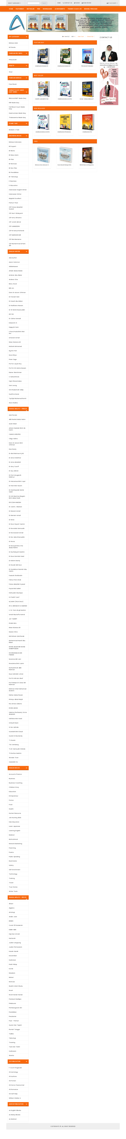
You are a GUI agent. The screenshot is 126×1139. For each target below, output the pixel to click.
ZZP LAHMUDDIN (14, 226)
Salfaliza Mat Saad (15, 718)
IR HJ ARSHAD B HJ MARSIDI (18, 606)
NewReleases (47, 9)
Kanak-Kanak (13, 951)
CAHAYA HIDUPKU (15, 434)
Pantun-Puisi (13, 203)
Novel (11, 990)
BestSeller (30, 9)
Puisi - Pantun (14, 1021)
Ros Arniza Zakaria (15, 704)
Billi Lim (11, 288)
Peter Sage (13, 359)
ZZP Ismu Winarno (15, 218)
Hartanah (12, 938)
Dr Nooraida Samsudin (17, 528)
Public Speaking (14, 857)
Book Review (87, 3)
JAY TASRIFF (13, 619)
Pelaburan (12, 1003)
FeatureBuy (20, 9)
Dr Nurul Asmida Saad (16, 556)
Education (12, 792)
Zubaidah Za (13, 762)
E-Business (13, 181)
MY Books (12, 47)
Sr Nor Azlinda (14, 727)
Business (12, 778)
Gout (10, 72)
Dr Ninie (11, 520)
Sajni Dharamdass (15, 381)
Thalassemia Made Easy (17, 117)
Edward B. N (13, 323)
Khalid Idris (13, 623)
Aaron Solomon (14, 262)
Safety (11, 865)
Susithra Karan (14, 394)
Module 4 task (14, 130)
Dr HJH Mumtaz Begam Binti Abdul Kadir (17, 497)
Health (11, 809)
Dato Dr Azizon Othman (17, 292)
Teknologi (12, 1038)
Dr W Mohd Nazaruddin (17, 310)
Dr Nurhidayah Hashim (17, 552)
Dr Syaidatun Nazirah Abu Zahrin (18, 570)
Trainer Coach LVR (75, 9)
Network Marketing (15, 844)
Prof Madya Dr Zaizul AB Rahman (17, 683)
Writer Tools (13, 891)
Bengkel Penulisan (90, 9)
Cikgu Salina (13, 439)
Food (10, 805)
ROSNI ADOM (13, 708)
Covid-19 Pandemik (16, 925)
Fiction (11, 800)
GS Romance (13, 1089)
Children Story (14, 787)
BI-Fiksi (11, 159)
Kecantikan (13, 956)
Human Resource (15, 813)
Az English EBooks (15, 1110)
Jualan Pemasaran (15, 947)
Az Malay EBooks (14, 1115)
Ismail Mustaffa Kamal (17, 614)
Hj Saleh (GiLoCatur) (16, 601)
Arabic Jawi (13, 917)
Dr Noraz (12, 541)
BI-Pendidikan (14, 172)
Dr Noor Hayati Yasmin (17, 524)
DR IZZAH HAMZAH (15, 502)
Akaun (11, 904)
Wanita (11, 1055)
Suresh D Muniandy (16, 736)
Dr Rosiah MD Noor (15, 565)
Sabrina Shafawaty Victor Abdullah (18, 713)
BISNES (11, 921)
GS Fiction (12, 1081)
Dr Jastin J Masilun (15, 507)
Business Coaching (15, 783)
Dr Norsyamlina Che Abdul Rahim (16, 547)
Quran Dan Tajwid (15, 1025)
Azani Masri (13, 424)
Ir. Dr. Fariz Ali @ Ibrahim (17, 610)
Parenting (12, 848)
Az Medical (13, 1119)
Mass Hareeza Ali (15, 342)
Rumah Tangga (14, 1029)
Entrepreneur (13, 796)
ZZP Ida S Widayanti (16, 213)
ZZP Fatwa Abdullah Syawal (16, 208)
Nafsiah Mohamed (15, 346)
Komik (11, 969)
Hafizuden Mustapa (16, 593)
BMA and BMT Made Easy (17, 98)
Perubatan (12, 1016)
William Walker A (15, 1098)
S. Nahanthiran (14, 377)
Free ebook (13, 84)
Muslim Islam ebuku (16, 986)
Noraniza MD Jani (15, 659)
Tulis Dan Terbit (14, 1047)
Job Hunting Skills (15, 818)
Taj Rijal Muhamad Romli (17, 398)
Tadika (11, 1034)
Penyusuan (13, 60)
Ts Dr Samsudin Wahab (17, 749)
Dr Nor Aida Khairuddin (17, 537)
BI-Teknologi (13, 177)
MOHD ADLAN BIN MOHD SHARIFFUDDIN (17, 648)
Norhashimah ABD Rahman (15, 669)
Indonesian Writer (15, 194)
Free (38, 9)
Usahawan (12, 1051)
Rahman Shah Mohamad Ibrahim (17, 690)
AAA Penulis (13, 415)
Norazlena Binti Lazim (16, 663)
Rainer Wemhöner (15, 372)
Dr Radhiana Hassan (16, 305)
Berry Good (13, 284)
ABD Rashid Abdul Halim (17, 419)
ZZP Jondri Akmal (15, 222)
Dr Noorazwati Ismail (16, 533)
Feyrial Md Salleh (15, 588)
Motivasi (12, 982)
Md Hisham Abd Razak (16, 636)
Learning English (14, 831)
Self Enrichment (14, 870)
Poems (11, 852)
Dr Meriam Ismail (15, 515)
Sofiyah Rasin (13, 723)
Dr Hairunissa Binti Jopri (17, 481)
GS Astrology (13, 1072)
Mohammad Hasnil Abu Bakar (17, 641)
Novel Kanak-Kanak (16, 995)
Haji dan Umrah (14, 934)
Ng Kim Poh (13, 351)
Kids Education (14, 822)
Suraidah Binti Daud (16, 732)
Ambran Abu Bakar (15, 275)
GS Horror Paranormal (16, 1085)
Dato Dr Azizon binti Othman (16, 444)
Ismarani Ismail (14, 338)
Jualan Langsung (15, 943)
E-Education (13, 185)
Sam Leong (13, 385)
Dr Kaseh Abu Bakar (16, 301)
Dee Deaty (12, 449)
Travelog (12, 1042)
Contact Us (68, 3)
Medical (11, 835)
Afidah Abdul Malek (15, 271)
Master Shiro (13, 632)
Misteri (11, 977)
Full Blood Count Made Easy (17, 108)
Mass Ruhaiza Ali (14, 627)
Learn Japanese (14, 826)
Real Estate (13, 861)
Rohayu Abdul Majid (16, 699)
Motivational (13, 839)
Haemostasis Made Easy (17, 113)
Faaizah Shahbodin (15, 575)
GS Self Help (13, 1094)
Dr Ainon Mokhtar (15, 458)
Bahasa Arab (13, 43)
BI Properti (12, 146)
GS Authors (13, 1076)
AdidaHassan (13, 266)
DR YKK (11, 314)
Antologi (12, 912)
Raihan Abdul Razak (16, 695)
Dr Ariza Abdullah (15, 462)
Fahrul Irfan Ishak (15, 580)
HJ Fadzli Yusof (14, 597)
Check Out (90, 36)
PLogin (77, 3)
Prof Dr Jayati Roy (15, 364)
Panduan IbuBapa (15, 999)
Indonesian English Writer (18, 190)
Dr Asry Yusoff (14, 466)
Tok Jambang (14, 745)
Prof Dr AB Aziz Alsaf (16, 678)
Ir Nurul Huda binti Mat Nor (17, 332)
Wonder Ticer (14, 758)
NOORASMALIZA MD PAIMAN (15, 654)
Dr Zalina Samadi (15, 318)
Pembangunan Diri (15, 1008)
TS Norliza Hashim (15, 753)
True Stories (13, 887)
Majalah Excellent (15, 198)
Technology (13, 874)
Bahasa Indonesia (15, 142)
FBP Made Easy (14, 103)
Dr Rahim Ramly (14, 561)
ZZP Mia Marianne (15, 239)
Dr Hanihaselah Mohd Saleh (16, 491)
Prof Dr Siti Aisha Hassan (17, 368)
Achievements (60, 9)
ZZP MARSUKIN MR (15, 235)
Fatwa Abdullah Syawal (17, 584)
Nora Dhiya (13, 355)
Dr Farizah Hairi (14, 297)
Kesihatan (12, 960)
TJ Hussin (12, 740)
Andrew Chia (13, 279)
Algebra (11, 908)
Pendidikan (13, 1012)
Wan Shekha (13, 403)
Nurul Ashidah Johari (16, 674)
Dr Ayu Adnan (14, 471)
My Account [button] (112, 3)
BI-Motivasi (13, 164)
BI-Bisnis (12, 151)
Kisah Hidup (13, 964)
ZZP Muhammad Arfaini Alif (17, 244)
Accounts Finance (15, 774)
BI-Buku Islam (13, 155)
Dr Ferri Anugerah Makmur (15, 476)
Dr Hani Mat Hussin (15, 486)
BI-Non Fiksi (13, 168)
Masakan (12, 973)
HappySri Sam (14, 327)
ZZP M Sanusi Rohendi (16, 231)
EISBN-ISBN (12, 930)
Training (12, 878)
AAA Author (13, 258)
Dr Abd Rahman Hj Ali (16, 453)
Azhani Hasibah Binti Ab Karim (17, 429)
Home (59, 3)
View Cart (81, 36)
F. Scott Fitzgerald (15, 1068)
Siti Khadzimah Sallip (16, 390)
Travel (11, 883)
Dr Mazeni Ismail (14, 511)
